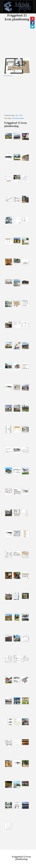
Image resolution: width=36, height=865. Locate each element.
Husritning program (18, 118)
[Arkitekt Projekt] (18, 6)
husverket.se (8, 75)
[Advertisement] (18, 40)
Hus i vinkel (18, 115)
